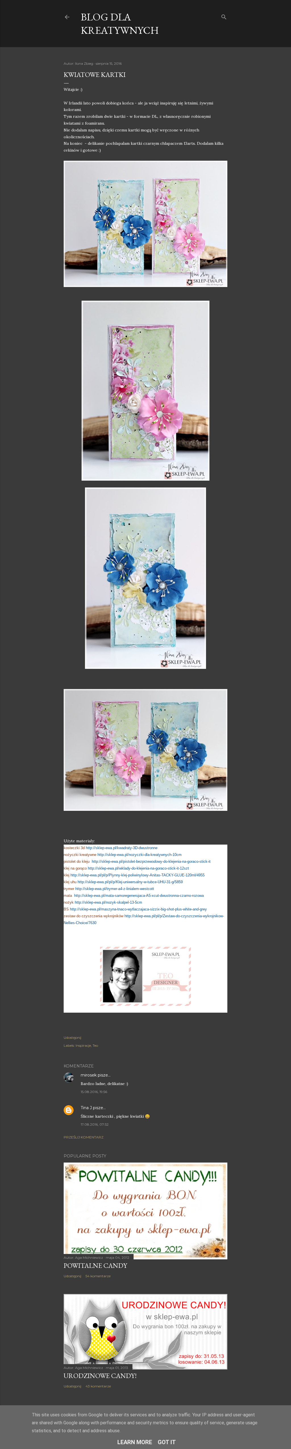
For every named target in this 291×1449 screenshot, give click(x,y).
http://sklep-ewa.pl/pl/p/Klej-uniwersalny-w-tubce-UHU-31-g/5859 (129, 882)
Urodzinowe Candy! (100, 1375)
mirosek (89, 1075)
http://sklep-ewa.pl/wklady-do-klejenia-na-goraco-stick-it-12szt (138, 868)
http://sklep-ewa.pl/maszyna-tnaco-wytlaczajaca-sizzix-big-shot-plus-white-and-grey (138, 909)
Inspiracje (83, 1045)
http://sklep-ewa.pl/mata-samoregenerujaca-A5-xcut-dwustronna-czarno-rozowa (139, 895)
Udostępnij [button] (72, 1037)
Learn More (134, 1442)
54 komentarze (98, 1276)
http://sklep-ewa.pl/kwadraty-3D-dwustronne (121, 848)
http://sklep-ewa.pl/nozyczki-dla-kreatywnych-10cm (139, 855)
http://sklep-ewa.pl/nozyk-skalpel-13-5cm (108, 902)
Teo (95, 1045)
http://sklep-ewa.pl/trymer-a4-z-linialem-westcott (114, 889)
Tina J (86, 1107)
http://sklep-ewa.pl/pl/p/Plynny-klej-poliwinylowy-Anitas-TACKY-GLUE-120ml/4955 (137, 875)
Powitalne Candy (95, 1265)
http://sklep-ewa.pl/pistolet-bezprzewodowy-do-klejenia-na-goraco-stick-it (151, 861)
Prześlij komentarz (83, 1137)
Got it (167, 1442)
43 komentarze (98, 1386)
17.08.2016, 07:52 (95, 1124)
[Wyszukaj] (224, 15)
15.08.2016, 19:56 (94, 1092)
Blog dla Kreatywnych (120, 23)
